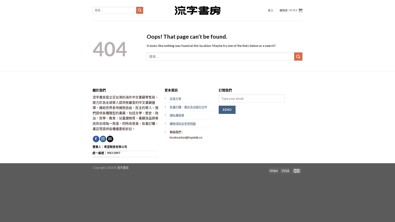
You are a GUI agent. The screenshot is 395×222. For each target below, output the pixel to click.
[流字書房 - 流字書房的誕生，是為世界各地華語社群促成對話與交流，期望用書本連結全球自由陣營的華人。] (197, 10)
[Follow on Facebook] (96, 139)
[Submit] (139, 10)
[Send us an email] (110, 139)
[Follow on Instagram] (103, 139)
